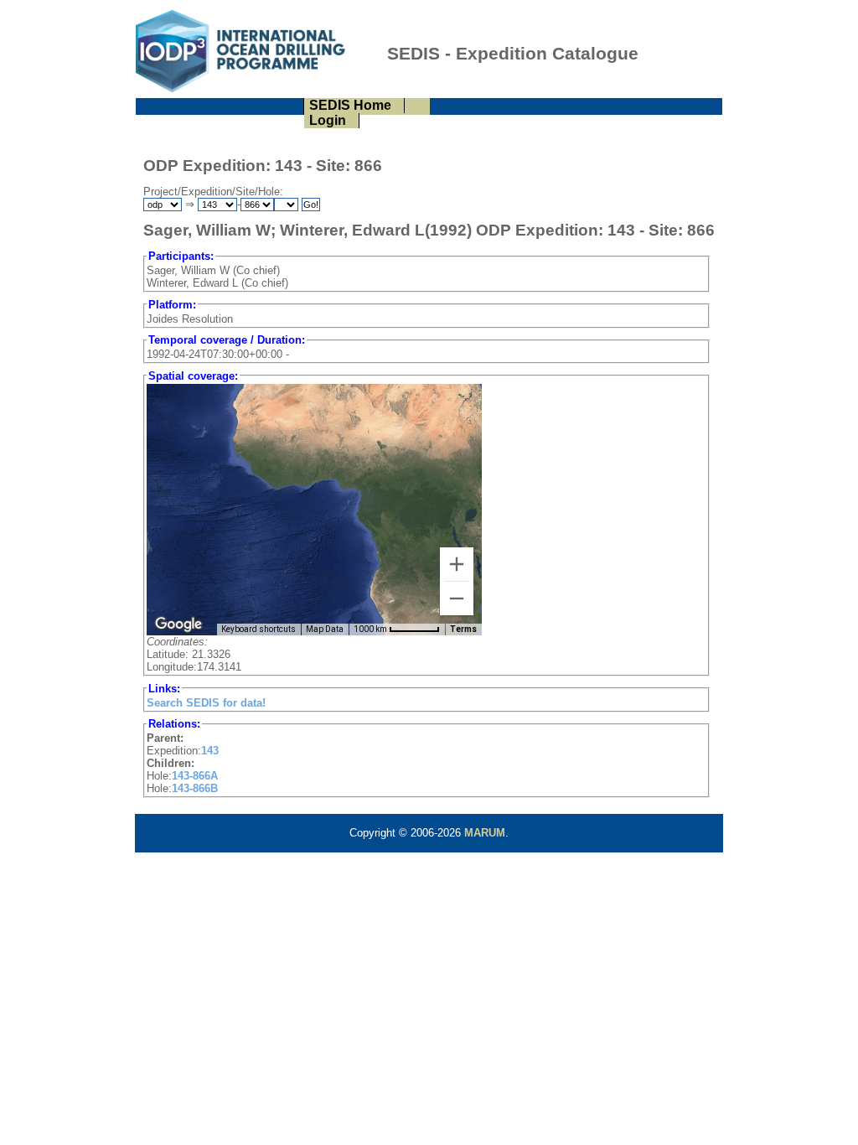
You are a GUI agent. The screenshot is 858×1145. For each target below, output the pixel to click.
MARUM (484, 832)
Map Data (325, 629)
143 (210, 750)
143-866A (195, 775)
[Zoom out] (456, 598)
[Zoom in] (456, 564)
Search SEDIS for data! (206, 703)
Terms (463, 629)
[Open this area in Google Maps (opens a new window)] (178, 624)
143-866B (195, 788)
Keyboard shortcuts (258, 629)
